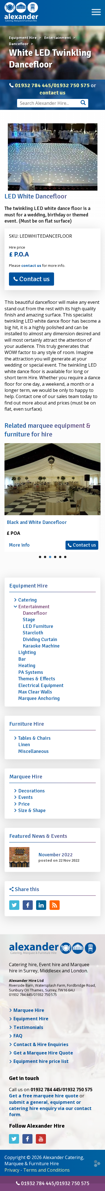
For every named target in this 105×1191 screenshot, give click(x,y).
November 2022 (55, 855)
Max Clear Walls (35, 692)
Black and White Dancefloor (37, 522)
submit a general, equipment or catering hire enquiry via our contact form (50, 1108)
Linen (24, 744)
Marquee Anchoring (39, 698)
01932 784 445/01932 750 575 (52, 85)
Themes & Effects (36, 679)
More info (19, 545)
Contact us (34, 279)
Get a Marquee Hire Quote (42, 1053)
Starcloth (33, 633)
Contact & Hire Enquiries (40, 1044)
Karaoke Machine (41, 646)
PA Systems (30, 672)
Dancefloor (35, 613)
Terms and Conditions (46, 1170)
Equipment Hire (28, 585)
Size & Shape (32, 810)
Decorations (31, 791)
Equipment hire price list (40, 1061)
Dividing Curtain (40, 639)
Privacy (11, 1170)
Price (24, 804)
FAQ (17, 1036)
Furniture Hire (26, 723)
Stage (29, 619)
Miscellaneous (33, 751)
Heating (26, 665)
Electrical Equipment (41, 685)
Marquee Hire (25, 776)
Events (25, 797)
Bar (22, 659)
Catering (27, 600)
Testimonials (27, 1027)
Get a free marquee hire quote (43, 1096)
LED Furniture (38, 626)
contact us (52, 92)
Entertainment (34, 606)
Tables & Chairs (34, 738)
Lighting (27, 652)
